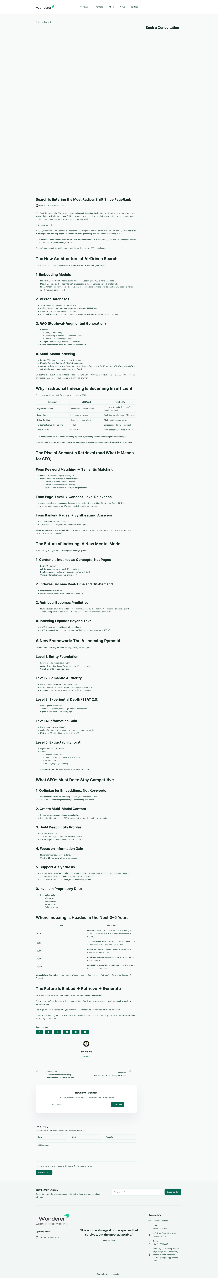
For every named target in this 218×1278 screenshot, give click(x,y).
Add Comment (43, 1145)
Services (84, 7)
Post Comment (44, 1172)
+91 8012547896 (159, 1228)
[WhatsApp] (75, 1032)
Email (74, 1137)
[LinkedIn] (66, 1032)
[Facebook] (39, 1032)
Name (40, 1137)
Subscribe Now (173, 1192)
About (111, 7)
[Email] (85, 1032)
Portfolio (99, 7)
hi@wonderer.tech (160, 1221)
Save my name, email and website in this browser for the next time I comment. (66, 1166)
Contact (134, 7)
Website (109, 1137)
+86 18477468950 (160, 1244)
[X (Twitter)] (48, 1032)
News (122, 7)
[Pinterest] (57, 1032)
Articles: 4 (86, 1057)
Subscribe (117, 1104)
